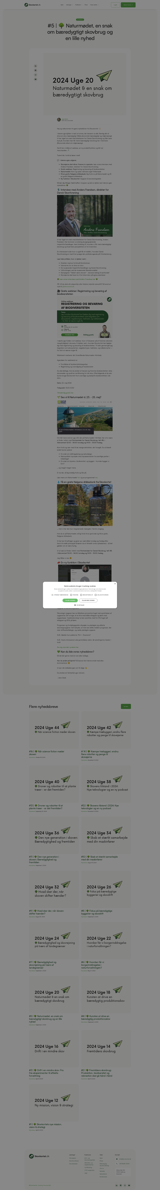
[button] (80, 605)
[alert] (80, 595)
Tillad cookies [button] (70, 600)
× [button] (115, 583)
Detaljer (99, 591)
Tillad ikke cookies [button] (88, 600)
